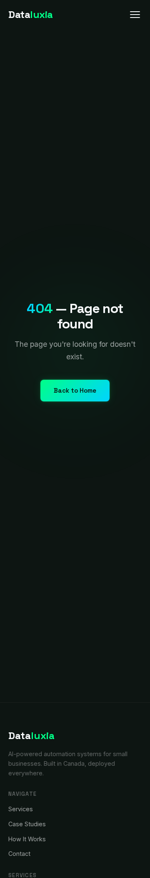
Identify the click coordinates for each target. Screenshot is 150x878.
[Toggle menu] (135, 15)
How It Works (27, 839)
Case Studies (27, 824)
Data (30, 14)
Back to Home (75, 390)
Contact (19, 853)
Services (20, 808)
